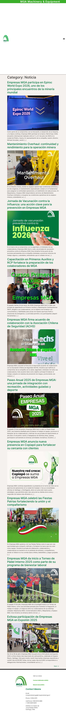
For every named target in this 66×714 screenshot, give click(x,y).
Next (56, 666)
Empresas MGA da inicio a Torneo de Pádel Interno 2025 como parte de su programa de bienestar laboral (31, 562)
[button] (63, 38)
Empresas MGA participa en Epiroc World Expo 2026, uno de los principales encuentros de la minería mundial (30, 87)
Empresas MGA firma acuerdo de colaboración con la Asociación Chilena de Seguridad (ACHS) (32, 323)
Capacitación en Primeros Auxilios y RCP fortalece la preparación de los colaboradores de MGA (30, 263)
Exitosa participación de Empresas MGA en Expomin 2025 (29, 618)
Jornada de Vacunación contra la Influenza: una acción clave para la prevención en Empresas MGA (29, 204)
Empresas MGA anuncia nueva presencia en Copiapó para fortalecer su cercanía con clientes (31, 445)
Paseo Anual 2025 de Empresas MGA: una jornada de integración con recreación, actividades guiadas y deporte (31, 385)
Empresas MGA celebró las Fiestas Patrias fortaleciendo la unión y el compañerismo (29, 501)
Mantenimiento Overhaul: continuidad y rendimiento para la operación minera (33, 145)
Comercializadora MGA (40, 680)
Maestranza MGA (38, 685)
